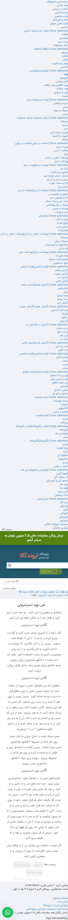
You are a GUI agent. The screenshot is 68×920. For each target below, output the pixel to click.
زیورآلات (64, 423)
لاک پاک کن (61, 346)
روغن (65, 114)
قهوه (66, 74)
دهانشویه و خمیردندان (56, 245)
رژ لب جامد (62, 328)
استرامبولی (38, 864)
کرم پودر (64, 321)
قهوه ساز (64, 488)
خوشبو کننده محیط (58, 259)
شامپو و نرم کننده (59, 172)
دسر (66, 129)
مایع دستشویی (60, 263)
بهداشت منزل (61, 161)
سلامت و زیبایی (60, 9)
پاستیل (64, 52)
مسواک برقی (61, 241)
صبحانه (64, 121)
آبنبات (65, 60)
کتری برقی (62, 491)
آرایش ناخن (62, 281)
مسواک (64, 237)
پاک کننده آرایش (59, 310)
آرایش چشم (61, 270)
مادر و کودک (61, 212)
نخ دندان (63, 248)
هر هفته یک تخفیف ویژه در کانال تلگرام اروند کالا (43, 592)
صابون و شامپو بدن (58, 194)
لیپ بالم (64, 335)
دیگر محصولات (60, 45)
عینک (65, 368)
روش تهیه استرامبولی (22, 864)
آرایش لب (62, 277)
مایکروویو (63, 459)
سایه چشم (62, 296)
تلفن (65, 510)
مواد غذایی (62, 5)
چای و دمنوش (61, 92)
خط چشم (63, 288)
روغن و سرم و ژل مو (57, 179)
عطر (66, 154)
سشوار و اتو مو (60, 394)
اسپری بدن (62, 227)
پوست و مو (62, 147)
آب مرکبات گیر (61, 477)
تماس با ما (63, 902)
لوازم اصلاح (62, 357)
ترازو (65, 452)
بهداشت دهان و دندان (56, 158)
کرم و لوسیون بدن (59, 198)
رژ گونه (64, 317)
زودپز (65, 462)
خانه (66, 595)
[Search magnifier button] (9, 565)
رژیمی (65, 125)
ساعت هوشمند (60, 401)
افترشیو (64, 386)
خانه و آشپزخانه (60, 20)
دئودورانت (62, 230)
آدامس (64, 67)
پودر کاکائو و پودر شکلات (56, 85)
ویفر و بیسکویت (59, 63)
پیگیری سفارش (60, 528)
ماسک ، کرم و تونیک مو (56, 176)
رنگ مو (64, 169)
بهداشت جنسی (60, 208)
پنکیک (65, 314)
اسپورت (64, 404)
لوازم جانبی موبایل (59, 23)
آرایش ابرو (62, 303)
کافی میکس (62, 81)
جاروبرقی (63, 517)
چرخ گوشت (62, 448)
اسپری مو (63, 187)
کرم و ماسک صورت (58, 183)
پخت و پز (63, 42)
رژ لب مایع (62, 332)
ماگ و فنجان (61, 495)
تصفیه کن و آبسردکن (57, 481)
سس (65, 107)
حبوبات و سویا (61, 110)
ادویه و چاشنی (60, 103)
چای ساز (64, 484)
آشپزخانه (63, 430)
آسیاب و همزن (60, 466)
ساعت (65, 361)
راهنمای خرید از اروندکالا (55, 905)
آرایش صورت (61, 274)
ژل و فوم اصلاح (60, 383)
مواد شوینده (62, 256)
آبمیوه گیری (62, 473)
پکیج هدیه (62, 223)
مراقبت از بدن (61, 150)
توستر (65, 444)
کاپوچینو (64, 78)
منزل (65, 437)
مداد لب (63, 339)
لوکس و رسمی (60, 412)
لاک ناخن (63, 350)
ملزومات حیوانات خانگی (56, 524)
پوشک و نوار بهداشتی (57, 205)
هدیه (65, 364)
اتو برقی (64, 506)
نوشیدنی (63, 38)
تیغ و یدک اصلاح (59, 375)
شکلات (64, 56)
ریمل (65, 292)
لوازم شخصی (61, 16)
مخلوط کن (62, 455)
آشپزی (59, 595)
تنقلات (65, 34)
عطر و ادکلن (62, 219)
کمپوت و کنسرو (60, 136)
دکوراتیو (64, 521)
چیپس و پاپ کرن (59, 132)
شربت (65, 96)
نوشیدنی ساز (61, 433)
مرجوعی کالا (7, 529)
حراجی (64, 27)
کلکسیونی (63, 408)
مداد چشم (62, 299)
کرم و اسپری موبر (59, 379)
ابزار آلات (63, 502)
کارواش (64, 513)
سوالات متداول (60, 898)
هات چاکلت (62, 89)
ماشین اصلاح (61, 390)
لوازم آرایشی (61, 13)
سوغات (64, 140)
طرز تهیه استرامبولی (46, 595)
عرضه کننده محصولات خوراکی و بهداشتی (47, 909)
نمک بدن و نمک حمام (57, 201)
